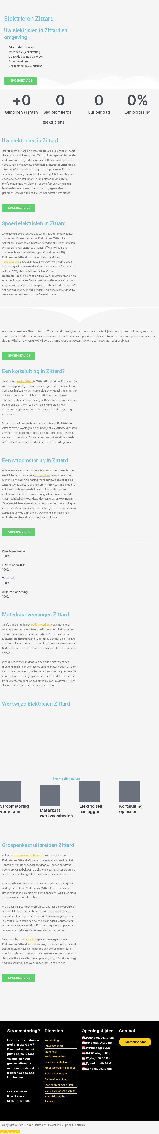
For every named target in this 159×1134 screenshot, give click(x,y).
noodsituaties (10, 261)
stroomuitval (42, 475)
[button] (79, 5)
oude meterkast (41, 624)
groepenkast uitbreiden (28, 855)
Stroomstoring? (23, 1030)
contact (31, 939)
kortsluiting (25, 381)
